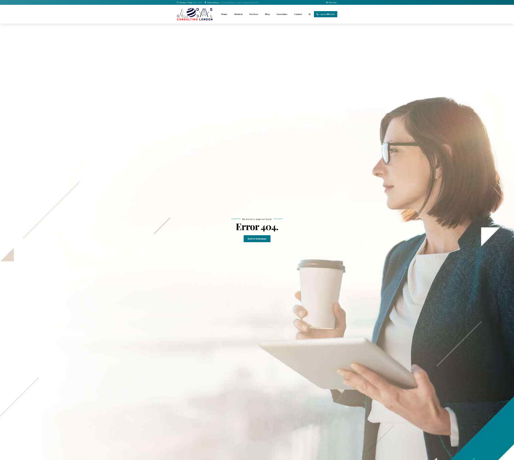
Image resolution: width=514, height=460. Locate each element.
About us (238, 14)
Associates (281, 14)
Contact (298, 14)
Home (224, 14)
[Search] (310, 14)
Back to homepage (257, 238)
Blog (267, 14)
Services (253, 14)
